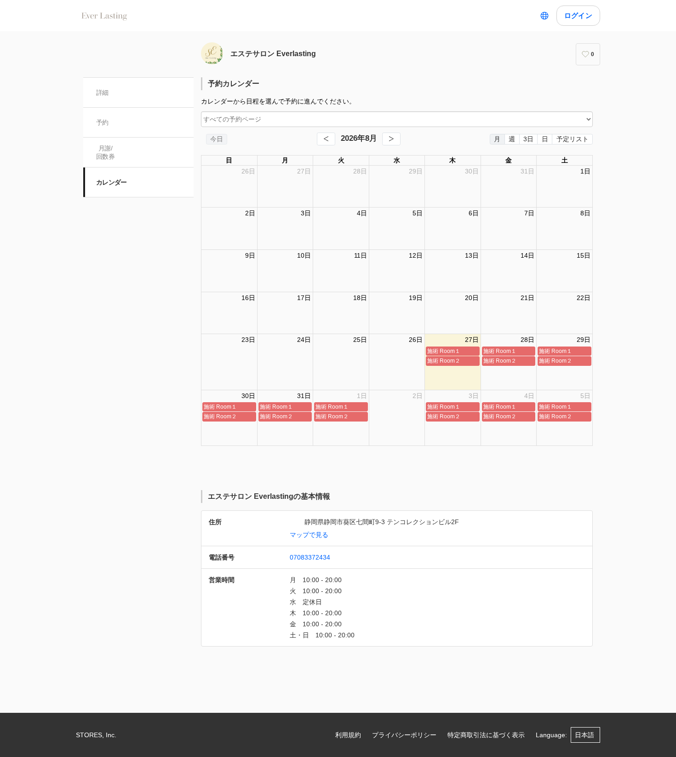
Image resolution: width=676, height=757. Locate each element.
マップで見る (309, 534)
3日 (528, 139)
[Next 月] (391, 139)
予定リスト (572, 139)
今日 (216, 139)
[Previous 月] (326, 139)
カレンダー (111, 182)
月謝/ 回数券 (105, 152)
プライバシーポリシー (404, 735)
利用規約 (348, 735)
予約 (102, 122)
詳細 (102, 92)
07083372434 (310, 557)
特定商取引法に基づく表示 (486, 735)
